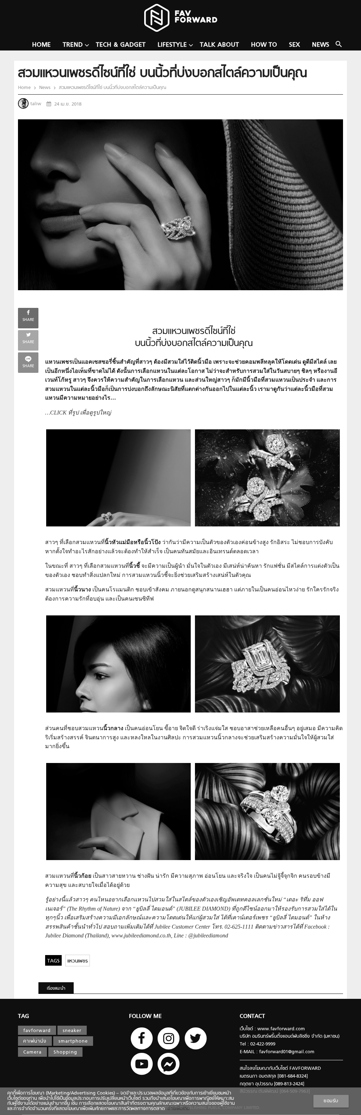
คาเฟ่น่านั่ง (35, 1041)
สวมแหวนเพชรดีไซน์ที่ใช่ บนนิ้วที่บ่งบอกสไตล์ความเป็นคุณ (111, 87)
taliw (35, 104)
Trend (73, 45)
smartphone (73, 1041)
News (320, 45)
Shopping (65, 1052)
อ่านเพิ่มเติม (177, 1109)
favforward (37, 1030)
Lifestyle (172, 45)
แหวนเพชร (77, 961)
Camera (32, 1052)
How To (264, 45)
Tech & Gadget (121, 45)
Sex (294, 45)
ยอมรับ (331, 1101)
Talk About (219, 45)
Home (41, 45)
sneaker (72, 1030)
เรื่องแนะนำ (56, 988)
